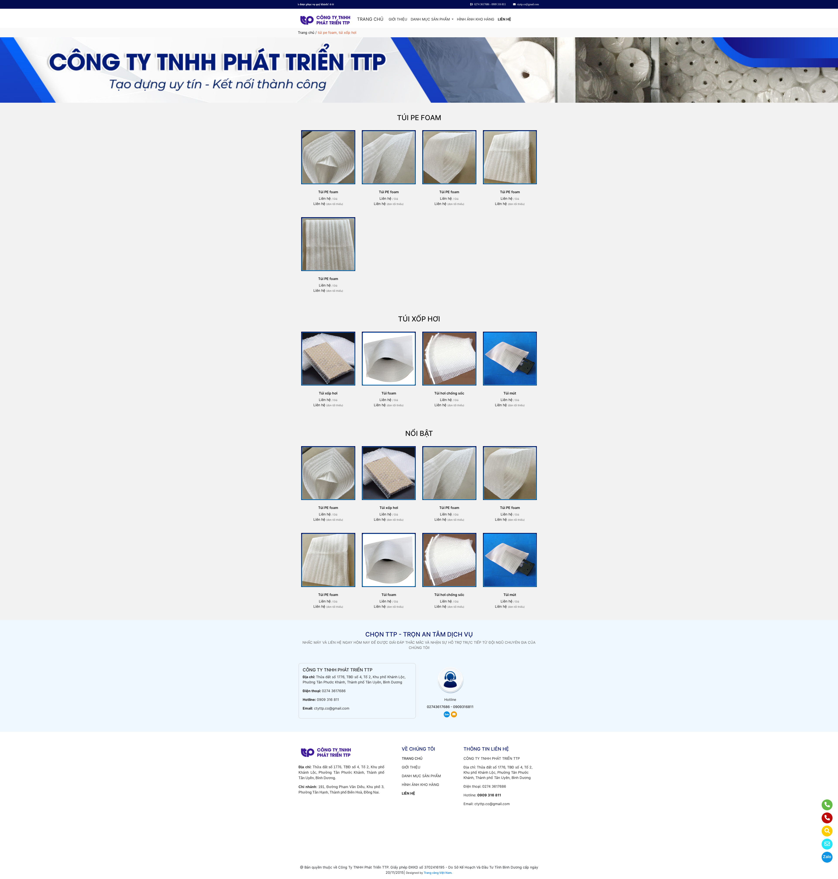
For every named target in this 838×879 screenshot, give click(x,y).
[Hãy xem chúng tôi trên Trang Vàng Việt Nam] (824, 831)
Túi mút (509, 393)
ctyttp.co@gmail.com (331, 708)
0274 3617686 (334, 691)
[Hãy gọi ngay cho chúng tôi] (824, 818)
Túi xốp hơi (328, 393)
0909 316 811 (328, 699)
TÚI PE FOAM (419, 117)
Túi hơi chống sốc (449, 393)
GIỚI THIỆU (398, 19)
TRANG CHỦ (370, 19)
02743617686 (438, 707)
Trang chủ (306, 32)
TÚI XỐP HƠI (419, 319)
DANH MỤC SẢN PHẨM (431, 19)
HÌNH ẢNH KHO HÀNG (475, 19)
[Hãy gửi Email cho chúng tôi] (824, 844)
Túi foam (388, 393)
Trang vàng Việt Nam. (438, 872)
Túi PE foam (328, 192)
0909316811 (463, 707)
